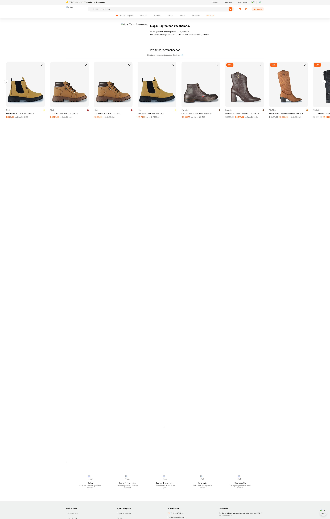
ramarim (228, 110)
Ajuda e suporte (124, 508)
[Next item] (324, 82)
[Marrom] (88, 110)
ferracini (185, 110)
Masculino (157, 16)
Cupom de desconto (124, 514)
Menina (170, 16)
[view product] (25, 84)
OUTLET (210, 16)
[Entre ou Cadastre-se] (243, 9)
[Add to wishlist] (42, 65)
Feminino (143, 16)
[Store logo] (75, 9)
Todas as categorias (126, 16)
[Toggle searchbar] (230, 9)
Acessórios (196, 16)
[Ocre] (307, 110)
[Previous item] (6, 82)
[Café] (219, 110)
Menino (182, 16)
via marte (272, 110)
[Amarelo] (44, 110)
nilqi (8, 110)
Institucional (71, 508)
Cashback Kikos (72, 514)
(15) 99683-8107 (177, 513)
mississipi (316, 110)
